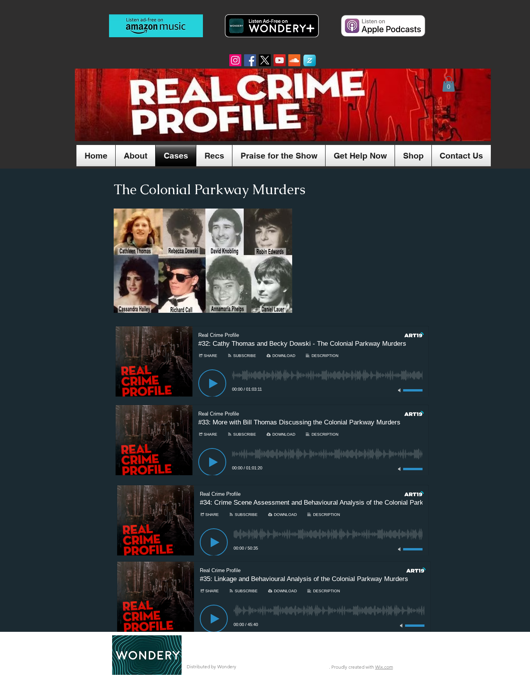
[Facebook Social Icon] (250, 60)
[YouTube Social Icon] (280, 60)
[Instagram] (235, 60)
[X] (265, 60)
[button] (448, 84)
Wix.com (384, 667)
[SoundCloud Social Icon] (294, 60)
